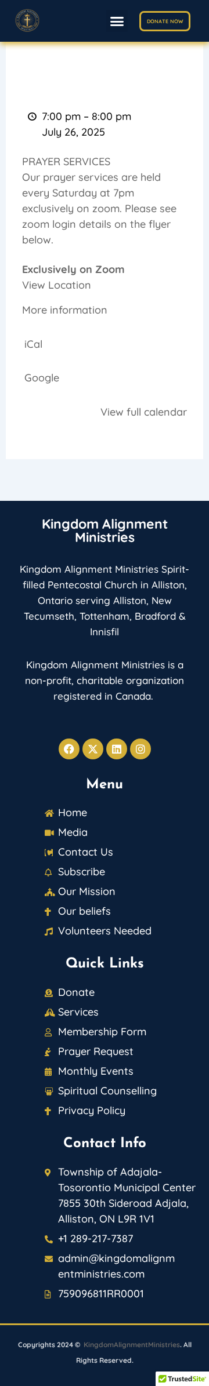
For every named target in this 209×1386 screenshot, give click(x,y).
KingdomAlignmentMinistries (132, 1344)
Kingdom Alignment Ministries (105, 530)
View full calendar (143, 412)
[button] (117, 21)
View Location (56, 285)
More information (64, 310)
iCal (33, 344)
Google (41, 377)
